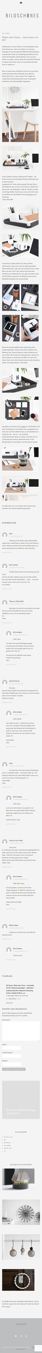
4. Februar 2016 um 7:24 (16, 604)
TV (5, 1151)
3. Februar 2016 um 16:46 (16, 928)
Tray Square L (29, 194)
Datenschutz (21, 1349)
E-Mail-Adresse (7, 1053)
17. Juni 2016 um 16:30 (16, 536)
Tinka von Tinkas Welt (16, 601)
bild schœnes (17, 632)
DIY (5, 1140)
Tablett (23, 427)
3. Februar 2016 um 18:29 (16, 843)
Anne (10, 534)
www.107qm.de (14, 681)
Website (4, 1061)
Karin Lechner (13, 565)
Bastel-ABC (8, 1137)
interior (7, 1142)
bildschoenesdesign (21, 26)
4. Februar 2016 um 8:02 (20, 799)
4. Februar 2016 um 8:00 (20, 879)
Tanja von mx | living (16, 840)
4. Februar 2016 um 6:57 (16, 683)
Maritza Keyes (13, 925)
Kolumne (7, 1145)
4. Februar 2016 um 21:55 (16, 567)
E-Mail (7, 1306)
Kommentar (6, 1020)
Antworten (7, 552)
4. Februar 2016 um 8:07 (20, 635)
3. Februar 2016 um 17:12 (20, 951)
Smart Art (8, 1148)
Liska (11, 763)
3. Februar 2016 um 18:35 (16, 766)
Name (4, 1045)
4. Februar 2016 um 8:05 (20, 714)
